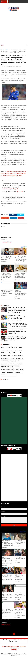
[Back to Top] (14, 634)
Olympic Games (15, 366)
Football (7, 50)
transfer (3, 372)
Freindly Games (5, 361)
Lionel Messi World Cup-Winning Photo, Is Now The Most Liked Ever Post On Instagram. (17, 338)
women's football (11, 375)
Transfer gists (18, 372)
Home (2, 45)
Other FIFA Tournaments (7, 369)
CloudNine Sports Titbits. (7, 350)
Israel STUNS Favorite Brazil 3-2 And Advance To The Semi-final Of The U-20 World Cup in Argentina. (17, 324)
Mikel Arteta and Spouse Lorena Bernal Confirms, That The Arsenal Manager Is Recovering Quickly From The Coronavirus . (17, 310)
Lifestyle (16, 361)
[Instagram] (24, 1)
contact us (23, 646)
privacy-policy (15, 646)
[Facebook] (21, 1)
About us (8, 646)
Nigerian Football (5, 366)
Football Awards (19, 358)
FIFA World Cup (4, 358)
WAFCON (3, 375)
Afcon (2, 347)
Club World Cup (18, 350)
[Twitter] (26, 1)
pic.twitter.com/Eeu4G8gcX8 (10, 189)
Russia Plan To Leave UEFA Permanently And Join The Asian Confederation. (17, 331)
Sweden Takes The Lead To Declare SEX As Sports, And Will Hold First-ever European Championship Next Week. (16, 318)
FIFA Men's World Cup (6, 352)
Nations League (5, 364)
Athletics (8, 347)
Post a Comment (6, 242)
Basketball (14, 347)
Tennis (21, 369)
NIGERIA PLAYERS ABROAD (16, 364)
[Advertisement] (14, 27)
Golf (12, 361)
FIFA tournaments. (5, 355)
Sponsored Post (14, 648)
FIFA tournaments (17, 352)
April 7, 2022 (20, 191)
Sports (16, 369)
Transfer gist (10, 372)
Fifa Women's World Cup (17, 355)
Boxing (20, 347)
